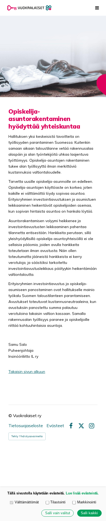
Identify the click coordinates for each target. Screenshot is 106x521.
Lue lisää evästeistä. (82, 493)
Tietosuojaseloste (25, 426)
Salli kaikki (89, 513)
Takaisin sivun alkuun (26, 371)
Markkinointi (86, 502)
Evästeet (55, 426)
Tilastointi (58, 502)
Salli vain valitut (57, 513)
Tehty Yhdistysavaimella (27, 436)
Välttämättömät (27, 502)
